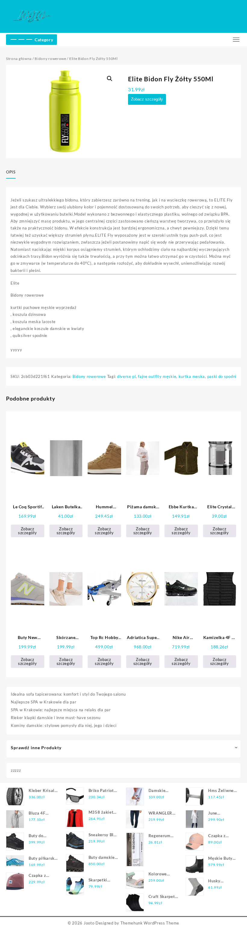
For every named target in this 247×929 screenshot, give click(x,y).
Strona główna (19, 58)
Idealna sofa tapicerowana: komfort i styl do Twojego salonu (68, 694)
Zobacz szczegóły (147, 99)
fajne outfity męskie (157, 376)
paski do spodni (222, 376)
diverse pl (126, 376)
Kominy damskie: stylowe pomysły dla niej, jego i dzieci (64, 725)
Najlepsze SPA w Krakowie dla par (43, 702)
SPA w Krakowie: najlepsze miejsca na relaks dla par (61, 709)
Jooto (89, 923)
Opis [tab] (11, 172)
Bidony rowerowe (50, 58)
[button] (109, 78)
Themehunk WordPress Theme (150, 923)
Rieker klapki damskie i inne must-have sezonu (56, 717)
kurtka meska (192, 376)
